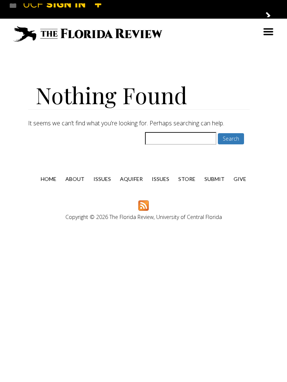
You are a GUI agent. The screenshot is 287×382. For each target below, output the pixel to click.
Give (240, 179)
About (74, 179)
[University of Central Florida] (64, 9)
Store (186, 179)
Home (48, 179)
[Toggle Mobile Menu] (270, 8)
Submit (214, 179)
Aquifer (131, 179)
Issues (102, 179)
